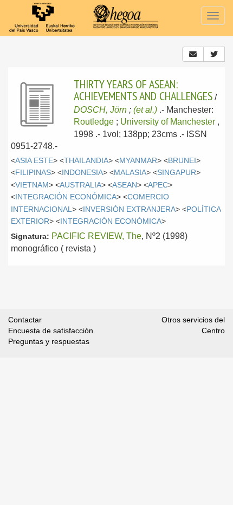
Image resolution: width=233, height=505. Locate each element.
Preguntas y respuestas (48, 341)
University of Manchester (167, 121)
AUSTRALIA (80, 185)
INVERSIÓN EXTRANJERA (129, 209)
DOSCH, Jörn (100, 109)
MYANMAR (138, 161)
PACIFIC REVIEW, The (96, 236)
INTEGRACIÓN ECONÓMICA (65, 197)
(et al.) (145, 109)
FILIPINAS (33, 173)
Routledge (94, 121)
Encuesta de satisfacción (50, 330)
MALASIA (130, 173)
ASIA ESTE (34, 161)
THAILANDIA (86, 161)
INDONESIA (82, 173)
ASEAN (124, 185)
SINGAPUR (176, 173)
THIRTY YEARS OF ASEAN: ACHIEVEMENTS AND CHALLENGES (143, 89)
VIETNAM (32, 185)
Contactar (25, 319)
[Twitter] (214, 54)
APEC (158, 185)
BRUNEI (182, 161)
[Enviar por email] (193, 54)
